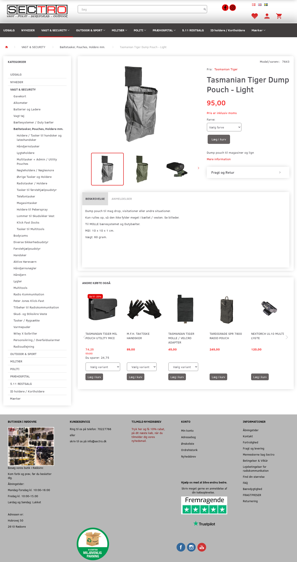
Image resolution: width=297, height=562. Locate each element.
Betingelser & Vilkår (255, 460)
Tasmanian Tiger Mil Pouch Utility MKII (101, 335)
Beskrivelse (95, 199)
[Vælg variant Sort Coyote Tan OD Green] (183, 366)
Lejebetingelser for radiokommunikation (256, 468)
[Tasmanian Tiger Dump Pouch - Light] (141, 103)
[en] (260, 4)
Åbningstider (251, 430)
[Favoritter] (254, 16)
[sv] (266, 4)
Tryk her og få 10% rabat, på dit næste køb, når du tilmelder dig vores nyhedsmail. (148, 435)
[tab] (248, 172)
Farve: (211, 119)
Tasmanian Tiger (226, 69)
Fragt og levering (253, 448)
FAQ (245, 483)
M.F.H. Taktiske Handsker (138, 335)
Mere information (219, 159)
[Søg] (205, 9)
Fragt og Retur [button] (222, 172)
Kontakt (248, 436)
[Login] (267, 16)
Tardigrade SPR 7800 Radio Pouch (226, 335)
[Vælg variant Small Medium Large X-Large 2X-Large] (142, 366)
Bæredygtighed (252, 489)
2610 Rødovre (17, 526)
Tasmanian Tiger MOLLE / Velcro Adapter (181, 337)
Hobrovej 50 (15, 520)
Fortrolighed (250, 442)
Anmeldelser (122, 199)
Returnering (250, 501)
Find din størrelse (254, 476)
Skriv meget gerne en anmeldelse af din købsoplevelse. (204, 490)
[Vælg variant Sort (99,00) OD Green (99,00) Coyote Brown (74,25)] (102, 366)
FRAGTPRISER (252, 495)
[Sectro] (37, 11)
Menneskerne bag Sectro (258, 454)
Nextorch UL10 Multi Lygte (267, 335)
